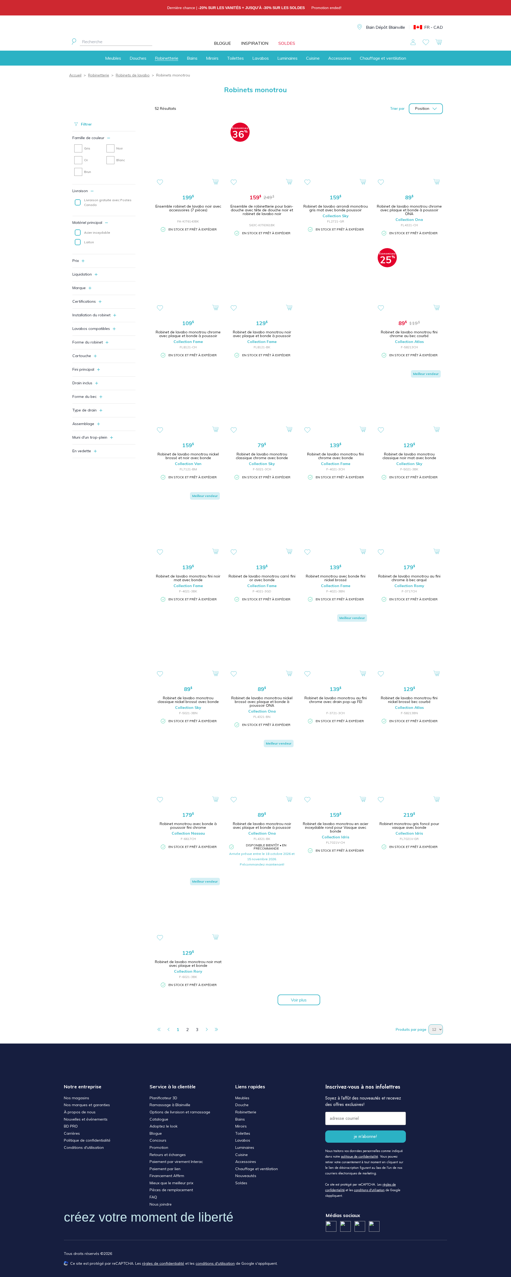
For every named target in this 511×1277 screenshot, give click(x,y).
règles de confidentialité (163, 1263)
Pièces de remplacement (171, 1189)
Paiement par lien (165, 1168)
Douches (138, 58)
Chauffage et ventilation (383, 58)
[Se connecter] (413, 42)
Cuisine (313, 58)
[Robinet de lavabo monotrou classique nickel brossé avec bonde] (188, 646)
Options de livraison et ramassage (180, 1112)
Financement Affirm (167, 1175)
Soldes (241, 1183)
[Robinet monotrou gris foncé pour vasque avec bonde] (409, 771)
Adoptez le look (164, 1126)
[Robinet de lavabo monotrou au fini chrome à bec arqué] (409, 523)
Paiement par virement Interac (176, 1161)
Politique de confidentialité (87, 1140)
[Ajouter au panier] (215, 181)
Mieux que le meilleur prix (171, 1183)
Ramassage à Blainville (170, 1104)
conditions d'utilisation (369, 1190)
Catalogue (159, 1119)
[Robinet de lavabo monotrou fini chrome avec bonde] (335, 401)
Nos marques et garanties (87, 1104)
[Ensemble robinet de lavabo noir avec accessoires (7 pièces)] (188, 154)
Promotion (159, 1147)
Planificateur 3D (163, 1098)
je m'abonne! (365, 1136)
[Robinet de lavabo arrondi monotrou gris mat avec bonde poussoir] (335, 154)
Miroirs (212, 58)
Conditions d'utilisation (84, 1147)
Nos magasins (76, 1098)
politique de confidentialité (359, 1156)
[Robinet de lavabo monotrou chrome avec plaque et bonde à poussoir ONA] (409, 154)
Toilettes (235, 58)
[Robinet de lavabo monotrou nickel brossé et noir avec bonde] (188, 401)
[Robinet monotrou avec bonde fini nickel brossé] (335, 523)
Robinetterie (166, 58)
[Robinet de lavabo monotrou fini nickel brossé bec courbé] (409, 646)
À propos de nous (80, 1112)
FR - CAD (433, 27)
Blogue (156, 1133)
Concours (158, 1140)
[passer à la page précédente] (168, 1029)
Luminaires (287, 58)
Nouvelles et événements (86, 1119)
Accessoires (339, 58)
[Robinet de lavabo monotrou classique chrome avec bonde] (262, 401)
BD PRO (71, 1126)
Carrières (72, 1133)
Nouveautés (245, 1175)
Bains (192, 58)
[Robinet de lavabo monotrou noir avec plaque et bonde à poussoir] (262, 279)
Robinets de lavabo (133, 75)
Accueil (75, 75)
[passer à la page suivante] (207, 1029)
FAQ (153, 1197)
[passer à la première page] (159, 1029)
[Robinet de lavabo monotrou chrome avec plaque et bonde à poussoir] (188, 279)
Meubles (113, 58)
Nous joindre (161, 1204)
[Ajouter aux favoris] (160, 182)
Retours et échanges (168, 1154)
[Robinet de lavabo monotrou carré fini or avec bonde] (262, 523)
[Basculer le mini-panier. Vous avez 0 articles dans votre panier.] (438, 42)
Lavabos (260, 58)
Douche (242, 1104)
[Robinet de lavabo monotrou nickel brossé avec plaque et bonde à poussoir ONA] (262, 646)
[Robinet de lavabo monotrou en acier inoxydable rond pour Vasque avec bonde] (335, 771)
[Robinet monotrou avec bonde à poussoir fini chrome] (188, 771)
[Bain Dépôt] (258, 27)
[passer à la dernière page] (216, 1029)
